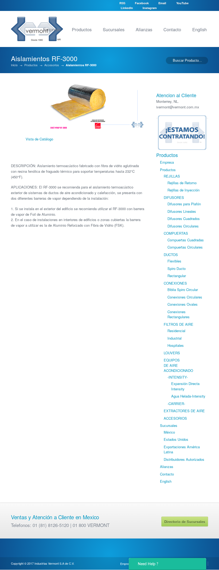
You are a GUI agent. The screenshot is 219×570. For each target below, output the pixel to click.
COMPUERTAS (176, 233)
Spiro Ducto (176, 268)
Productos (82, 29)
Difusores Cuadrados (183, 218)
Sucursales (113, 29)
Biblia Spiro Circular (182, 289)
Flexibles (174, 261)
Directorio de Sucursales (184, 521)
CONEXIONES (175, 283)
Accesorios (51, 65)
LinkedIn (127, 8)
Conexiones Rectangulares (178, 314)
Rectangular (176, 275)
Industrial (174, 338)
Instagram (150, 8)
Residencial (176, 330)
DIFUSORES (174, 197)
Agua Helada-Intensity (188, 396)
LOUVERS (172, 352)
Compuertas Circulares (185, 247)
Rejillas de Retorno (182, 182)
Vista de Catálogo (39, 138)
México (169, 432)
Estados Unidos (176, 439)
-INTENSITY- (177, 377)
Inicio (14, 65)
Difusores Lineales (181, 211)
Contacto (172, 29)
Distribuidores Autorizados (184, 459)
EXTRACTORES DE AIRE (184, 410)
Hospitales (175, 345)
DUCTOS (171, 254)
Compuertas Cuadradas (185, 239)
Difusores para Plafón (184, 203)
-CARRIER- (176, 403)
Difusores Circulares (183, 226)
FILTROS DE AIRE (178, 324)
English (199, 29)
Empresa (52, 29)
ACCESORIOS (175, 418)
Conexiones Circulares (184, 297)
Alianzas (144, 29)
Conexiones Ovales (182, 304)
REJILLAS (172, 176)
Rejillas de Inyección (183, 189)
